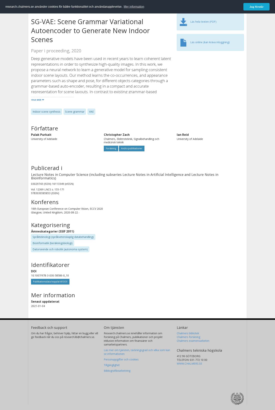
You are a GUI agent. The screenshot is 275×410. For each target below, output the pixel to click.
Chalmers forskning (188, 337)
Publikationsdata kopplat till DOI (50, 281)
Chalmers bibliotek (188, 333)
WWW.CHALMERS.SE (189, 363)
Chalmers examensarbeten (193, 340)
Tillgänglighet (112, 365)
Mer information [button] (134, 6)
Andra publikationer (131, 148)
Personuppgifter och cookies (121, 359)
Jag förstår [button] (256, 6)
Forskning (111, 148)
